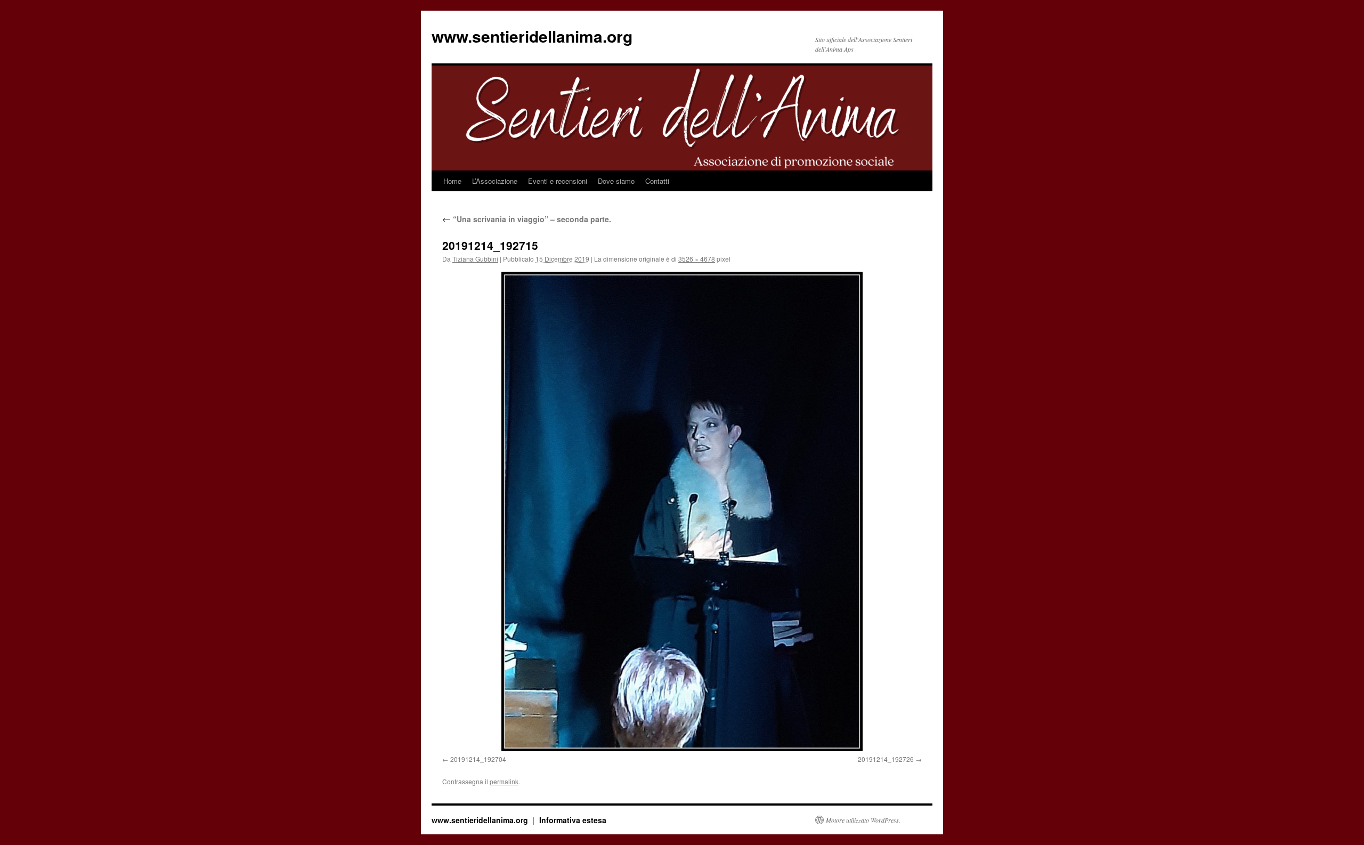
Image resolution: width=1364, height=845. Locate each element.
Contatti (657, 181)
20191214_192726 (886, 758)
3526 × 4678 (696, 258)
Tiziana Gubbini (475, 258)
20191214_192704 (478, 758)
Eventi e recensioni (557, 181)
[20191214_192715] (682, 511)
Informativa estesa (572, 820)
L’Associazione (494, 181)
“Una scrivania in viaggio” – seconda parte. (526, 219)
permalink (504, 781)
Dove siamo (616, 181)
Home (452, 181)
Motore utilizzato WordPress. (863, 820)
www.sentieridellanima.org (532, 36)
